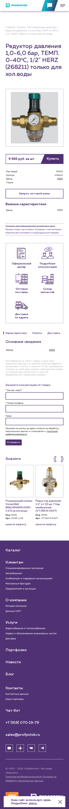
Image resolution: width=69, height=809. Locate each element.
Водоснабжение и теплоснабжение (25, 628)
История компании (16, 606)
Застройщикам (14, 573)
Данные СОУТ (13, 611)
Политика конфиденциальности (24, 776)
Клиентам (14, 562)
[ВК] (31, 748)
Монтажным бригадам (18, 583)
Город (8, 416)
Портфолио (16, 650)
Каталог (13, 550)
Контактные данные (17, 694)
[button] (55, 459)
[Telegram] (42, 748)
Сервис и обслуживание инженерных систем (31, 633)
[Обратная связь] (49, 5)
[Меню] (61, 5)
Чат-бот (13, 710)
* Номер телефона (14, 403)
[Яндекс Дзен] (20, 748)
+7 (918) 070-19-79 (22, 722)
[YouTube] (9, 748)
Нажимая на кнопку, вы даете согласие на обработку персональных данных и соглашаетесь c (32, 431)
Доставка (11, 638)
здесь (33, 803)
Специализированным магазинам (24, 568)
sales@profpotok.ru (23, 735)
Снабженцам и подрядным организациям (29, 578)
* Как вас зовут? (14, 390)
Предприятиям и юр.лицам (21, 588)
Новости (13, 662)
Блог (10, 674)
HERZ (60, 179)
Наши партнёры (15, 699)
